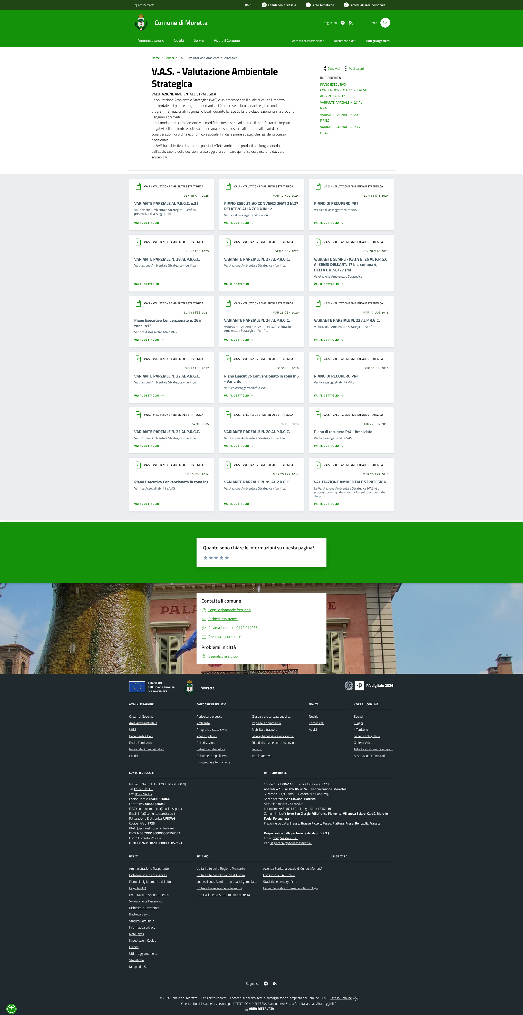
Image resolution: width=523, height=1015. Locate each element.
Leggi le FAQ (137, 888)
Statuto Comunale (141, 920)
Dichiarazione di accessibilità (148, 875)
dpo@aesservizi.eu (285, 838)
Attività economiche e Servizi (373, 749)
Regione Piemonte (143, 5)
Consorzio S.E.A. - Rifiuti (279, 875)
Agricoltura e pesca (209, 716)
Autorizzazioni (206, 742)
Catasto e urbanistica (211, 749)
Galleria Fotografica (367, 736)
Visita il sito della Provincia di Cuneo (221, 875)
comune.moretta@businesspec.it (160, 808)
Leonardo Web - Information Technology (290, 888)
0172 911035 (143, 788)
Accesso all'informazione (308, 40)
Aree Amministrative (143, 722)
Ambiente (203, 722)
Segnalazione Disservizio (145, 901)
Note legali (136, 933)
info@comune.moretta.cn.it (156, 813)
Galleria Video (363, 742)
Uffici (132, 729)
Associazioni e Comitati (369, 755)
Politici (133, 755)
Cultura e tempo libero (212, 755)
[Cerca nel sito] (385, 23)
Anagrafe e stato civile (212, 729)
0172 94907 (143, 793)
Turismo (257, 749)
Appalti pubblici (207, 736)
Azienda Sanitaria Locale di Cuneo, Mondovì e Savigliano (301, 868)
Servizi (169, 57)
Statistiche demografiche (280, 881)
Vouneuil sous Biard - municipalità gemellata (227, 881)
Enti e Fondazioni (140, 742)
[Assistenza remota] (355, 997)
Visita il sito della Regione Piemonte (221, 868)
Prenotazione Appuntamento (149, 894)
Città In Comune (341, 997)
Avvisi (313, 729)
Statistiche (136, 960)
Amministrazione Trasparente (149, 868)
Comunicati (316, 722)
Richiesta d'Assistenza (144, 907)
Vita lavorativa (262, 755)
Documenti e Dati (141, 736)
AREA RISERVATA (261, 1008)
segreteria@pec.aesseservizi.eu (291, 842)
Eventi (358, 716)
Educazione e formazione (213, 762)
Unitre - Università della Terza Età (219, 888)
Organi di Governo (141, 716)
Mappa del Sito (139, 966)
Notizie (313, 716)
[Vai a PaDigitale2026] (369, 685)
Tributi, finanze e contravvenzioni (274, 742)
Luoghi (358, 722)
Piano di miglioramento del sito (150, 881)
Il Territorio (361, 729)
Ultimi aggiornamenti (143, 953)
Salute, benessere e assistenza (273, 736)
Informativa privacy (142, 927)
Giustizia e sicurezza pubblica (271, 716)
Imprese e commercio (266, 722)
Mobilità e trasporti (264, 729)
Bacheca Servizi (139, 914)
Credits (134, 946)
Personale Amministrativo (146, 749)
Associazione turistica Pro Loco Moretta (223, 894)
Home (156, 57)
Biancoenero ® (277, 1003)
